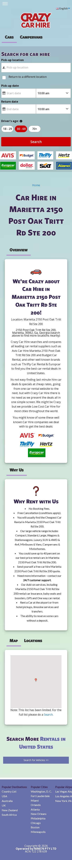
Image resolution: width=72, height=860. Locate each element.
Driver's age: (10, 121)
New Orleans (38, 813)
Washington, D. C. (41, 791)
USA (4, 796)
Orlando (36, 805)
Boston (35, 827)
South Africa (9, 814)
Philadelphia (38, 818)
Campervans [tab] (31, 36)
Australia (7, 800)
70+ (34, 129)
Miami (35, 800)
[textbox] (36, 67)
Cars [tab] (9, 36)
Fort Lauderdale (40, 796)
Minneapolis (38, 831)
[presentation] (31, 37)
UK (4, 805)
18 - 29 (7, 129)
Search (36, 141)
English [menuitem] (63, 8)
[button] (35, 680)
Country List (9, 791)
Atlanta (35, 809)
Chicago (36, 823)
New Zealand (10, 810)
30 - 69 (21, 129)
